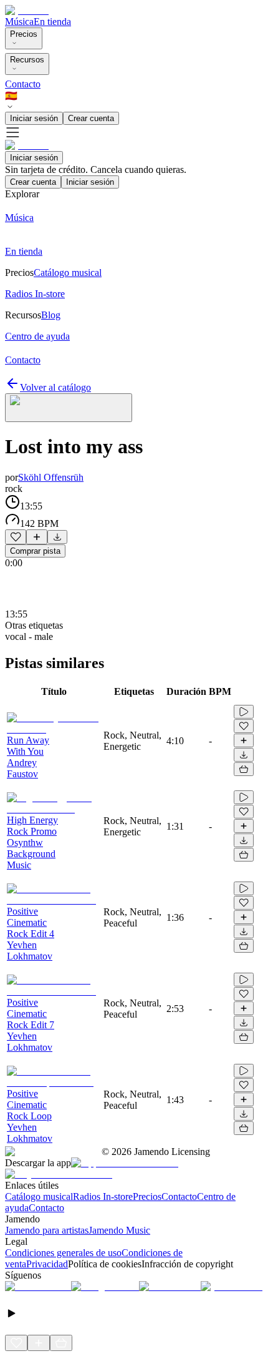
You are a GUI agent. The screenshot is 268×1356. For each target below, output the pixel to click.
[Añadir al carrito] (244, 769)
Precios (23, 34)
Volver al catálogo (55, 387)
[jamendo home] (27, 10)
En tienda (52, 21)
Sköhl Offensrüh (51, 477)
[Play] (68, 407)
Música (19, 21)
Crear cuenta (91, 118)
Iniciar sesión (34, 118)
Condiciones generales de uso (63, 1252)
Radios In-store (103, 1196)
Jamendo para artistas (47, 1230)
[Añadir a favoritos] (15, 536)
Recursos (27, 59)
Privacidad (47, 1264)
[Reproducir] (244, 712)
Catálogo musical (39, 1196)
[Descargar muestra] (57, 537)
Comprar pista (35, 551)
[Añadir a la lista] (36, 536)
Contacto (23, 84)
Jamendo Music (119, 1230)
